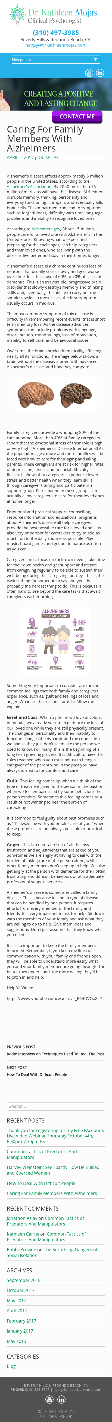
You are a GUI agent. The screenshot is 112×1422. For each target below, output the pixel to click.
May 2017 (16, 1301)
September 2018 (24, 1280)
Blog (11, 1366)
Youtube (89, 73)
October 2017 (21, 1290)
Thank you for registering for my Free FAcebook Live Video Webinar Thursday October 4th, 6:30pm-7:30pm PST (55, 1135)
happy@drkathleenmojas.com (56, 44)
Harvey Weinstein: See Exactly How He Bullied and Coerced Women (53, 1170)
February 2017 (21, 1321)
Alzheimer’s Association (29, 186)
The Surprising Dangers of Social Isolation (52, 1252)
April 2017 (17, 1311)
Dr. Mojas (48, 157)
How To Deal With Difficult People (37, 1071)
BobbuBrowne (21, 1250)
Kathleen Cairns (23, 1234)
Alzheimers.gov (46, 228)
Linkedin (100, 73)
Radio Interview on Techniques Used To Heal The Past (55, 1050)
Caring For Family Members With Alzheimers (52, 1193)
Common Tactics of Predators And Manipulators (42, 1154)
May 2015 (16, 1341)
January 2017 (20, 1331)
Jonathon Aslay (22, 1218)
